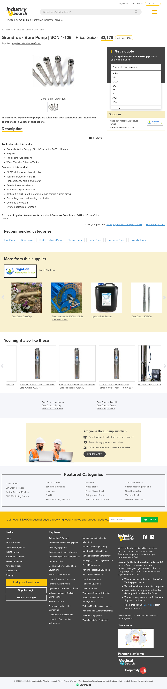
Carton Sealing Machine (18, 492)
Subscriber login (26, 597)
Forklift (49, 495)
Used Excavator (133, 491)
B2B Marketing (12, 552)
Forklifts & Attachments (59, 584)
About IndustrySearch (15, 547)
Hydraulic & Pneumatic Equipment (64, 588)
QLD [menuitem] (115, 81)
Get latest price (124, 37)
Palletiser (90, 482)
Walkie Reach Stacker (136, 499)
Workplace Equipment (92, 615)
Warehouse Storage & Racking (96, 593)
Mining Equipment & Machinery (97, 556)
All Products (7, 29)
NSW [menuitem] (115, 73)
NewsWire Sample (14, 561)
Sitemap (9, 575)
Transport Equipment (92, 584)
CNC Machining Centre (17, 496)
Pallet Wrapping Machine (58, 499)
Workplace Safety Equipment (96, 620)
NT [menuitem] (114, 93)
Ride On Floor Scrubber (97, 499)
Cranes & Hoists (56, 561)
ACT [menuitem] (115, 97)
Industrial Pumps (23, 29)
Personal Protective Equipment (96, 570)
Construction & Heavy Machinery (63, 552)
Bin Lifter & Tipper (15, 487)
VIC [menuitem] (115, 77)
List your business (26, 582)
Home (8, 538)
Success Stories (13, 570)
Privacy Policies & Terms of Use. (70, 681)
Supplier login (26, 590)
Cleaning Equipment (58, 547)
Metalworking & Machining (95, 551)
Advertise (152, 3)
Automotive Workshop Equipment (64, 542)
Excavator (50, 491)
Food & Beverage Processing (62, 579)
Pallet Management (91, 565)
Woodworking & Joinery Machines (98, 611)
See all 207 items (47, 270)
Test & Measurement (92, 579)
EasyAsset (149, 604)
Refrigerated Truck (94, 495)
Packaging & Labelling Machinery (98, 560)
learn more (94, 454)
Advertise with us (13, 566)
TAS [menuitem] (115, 102)
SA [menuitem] (114, 85)
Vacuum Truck (132, 495)
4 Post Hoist (12, 483)
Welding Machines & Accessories (97, 606)
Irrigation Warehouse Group (26, 43)
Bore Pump (39, 29)
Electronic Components (59, 574)
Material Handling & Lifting (95, 546)
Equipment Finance (55, 486)
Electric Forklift (53, 482)
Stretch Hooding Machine (138, 486)
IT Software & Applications (61, 614)
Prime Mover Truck (94, 491)
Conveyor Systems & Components (64, 556)
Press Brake (91, 486)
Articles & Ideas (13, 542)
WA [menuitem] (114, 89)
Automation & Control (58, 538)
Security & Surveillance (93, 574)
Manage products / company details (124, 224)
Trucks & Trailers (90, 588)
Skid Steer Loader (134, 482)
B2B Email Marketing (15, 556)
